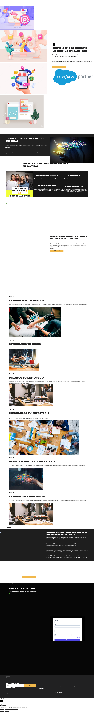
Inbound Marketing (19, 196)
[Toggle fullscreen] (11, 709)
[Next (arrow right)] (7, 711)
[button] (59, 67)
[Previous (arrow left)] (2, 711)
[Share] (7, 709)
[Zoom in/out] (16, 709)
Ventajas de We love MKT (19, 190)
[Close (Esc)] (2, 709)
